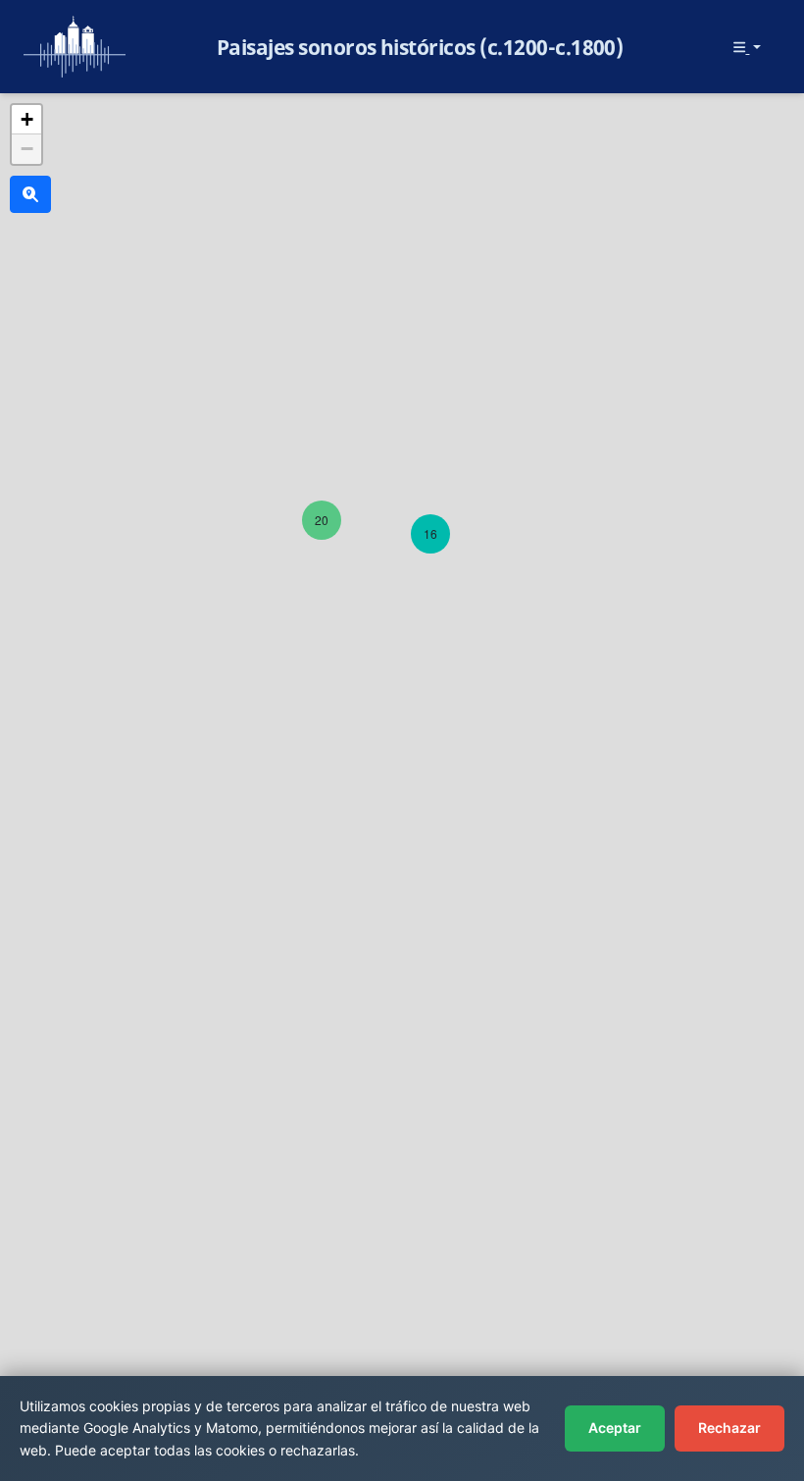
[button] (321, 520)
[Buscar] (30, 194)
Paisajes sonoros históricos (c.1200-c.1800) (420, 47)
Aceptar (614, 1427)
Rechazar (729, 1427)
